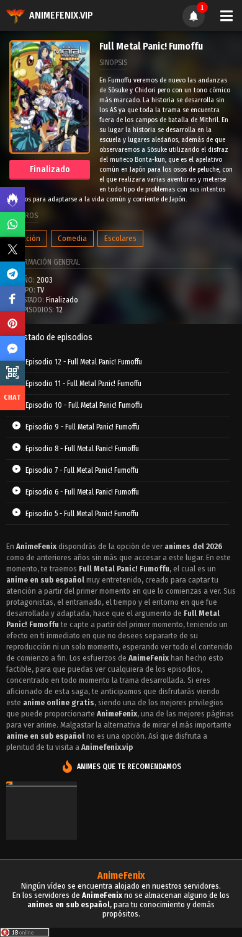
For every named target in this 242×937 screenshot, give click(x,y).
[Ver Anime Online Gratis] (41, 831)
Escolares (120, 238)
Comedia (72, 238)
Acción (29, 238)
